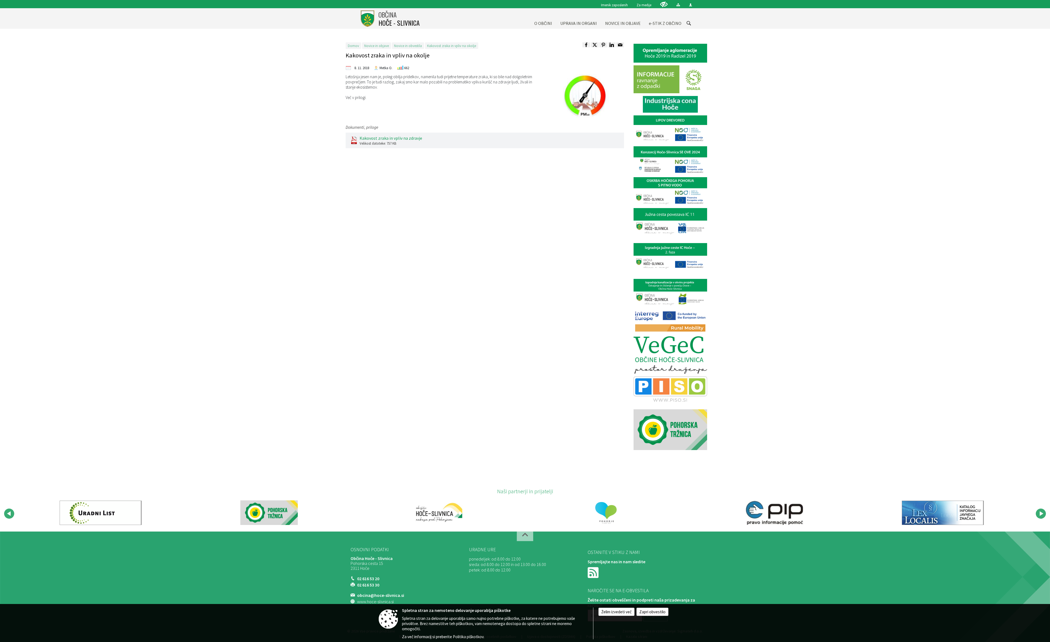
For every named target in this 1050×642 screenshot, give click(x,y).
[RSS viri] (594, 572)
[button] (9, 514)
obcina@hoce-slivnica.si (380, 595)
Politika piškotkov (468, 636)
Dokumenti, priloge (362, 127)
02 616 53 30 (368, 585)
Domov (353, 45)
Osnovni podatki (370, 550)
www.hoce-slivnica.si (375, 601)
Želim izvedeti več (616, 611)
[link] (586, 44)
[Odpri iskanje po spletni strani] (689, 23)
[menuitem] (543, 18)
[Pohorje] (606, 512)
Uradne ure (482, 550)
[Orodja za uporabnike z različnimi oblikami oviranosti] (664, 4)
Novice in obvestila (408, 45)
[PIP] (774, 512)
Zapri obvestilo (652, 611)
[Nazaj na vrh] (525, 536)
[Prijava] (690, 5)
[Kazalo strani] (678, 5)
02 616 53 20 (368, 578)
